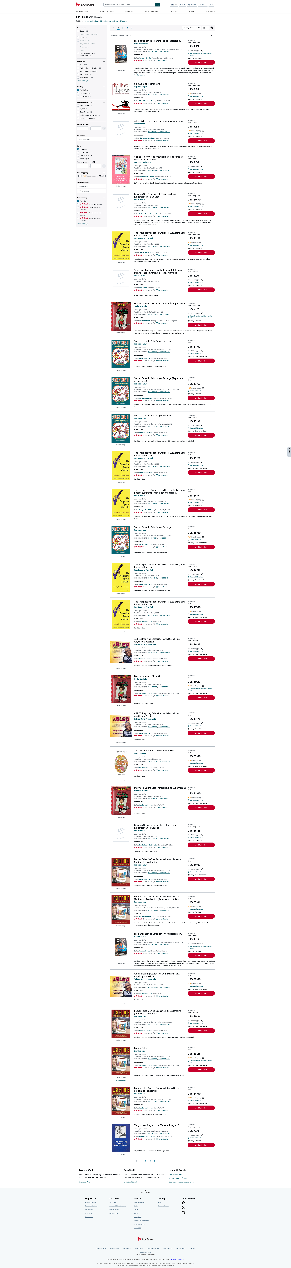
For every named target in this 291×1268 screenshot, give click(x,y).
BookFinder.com (145, 1253)
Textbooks (173, 11)
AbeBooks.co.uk (101, 1248)
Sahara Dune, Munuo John (145, 644)
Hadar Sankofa (140, 679)
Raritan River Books (146, 176)
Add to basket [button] (201, 62)
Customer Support (163, 1206)
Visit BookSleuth (130, 1182)
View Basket (89, 1217)
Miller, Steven (140, 753)
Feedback (289, 451)
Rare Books (129, 11)
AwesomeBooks (145, 58)
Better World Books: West (149, 214)
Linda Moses (139, 124)
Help (211, 4)
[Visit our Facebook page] (183, 1203)
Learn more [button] (81, 224)
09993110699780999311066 (159, 873)
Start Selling (210, 11)
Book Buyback (114, 1209)
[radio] (78, 93)
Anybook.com (144, 951)
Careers (136, 1209)
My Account (192, 4)
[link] (211, 28)
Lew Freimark (140, 1051)
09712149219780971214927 (159, 207)
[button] (113, 28)
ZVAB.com (192, 1248)
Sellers (191, 11)
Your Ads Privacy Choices (141, 1220)
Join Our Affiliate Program (117, 1206)
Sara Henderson (141, 43)
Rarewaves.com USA (147, 693)
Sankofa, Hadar (141, 306)
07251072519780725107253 (159, 51)
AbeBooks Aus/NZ (153, 1248)
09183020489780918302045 (159, 1133)
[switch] (79, 176)
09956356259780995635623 (159, 314)
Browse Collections (107, 11)
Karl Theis (143, 288)
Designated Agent (139, 1224)
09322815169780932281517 (159, 132)
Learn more (81, 81)
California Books (145, 544)
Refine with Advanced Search (115, 21)
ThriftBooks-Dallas (146, 253)
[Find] (157, 4)
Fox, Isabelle (139, 199)
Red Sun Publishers (142, 162)
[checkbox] (78, 31)
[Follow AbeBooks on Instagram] (183, 1213)
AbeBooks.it (139, 1248)
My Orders (88, 1213)
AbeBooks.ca (167, 1248)
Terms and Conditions (177, 1259)
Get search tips (175, 1174)
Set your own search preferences (182, 1182)
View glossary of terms (178, 1178)
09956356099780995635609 (159, 652)
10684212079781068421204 (159, 761)
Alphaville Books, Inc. (147, 1136)
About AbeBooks (139, 1202)
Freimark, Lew (140, 344)
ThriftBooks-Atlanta (147, 101)
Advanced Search (82, 11)
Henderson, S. (140, 936)
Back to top (145, 1192)
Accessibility (137, 1228)
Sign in (182, 4)
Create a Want (85, 1182)
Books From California (148, 845)
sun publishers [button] (93, 21)
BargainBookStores (146, 398)
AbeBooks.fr (127, 1248)
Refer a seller (113, 1213)
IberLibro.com (180, 1248)
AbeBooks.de (114, 1248)
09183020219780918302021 (159, 170)
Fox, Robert (151, 238)
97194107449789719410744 (159, 94)
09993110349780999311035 (159, 352)
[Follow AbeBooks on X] (183, 1208)
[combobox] (129, 4)
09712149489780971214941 (159, 246)
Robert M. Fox (140, 275)
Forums (136, 1213)
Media (136, 1206)
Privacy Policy (138, 1217)
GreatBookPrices (145, 358)
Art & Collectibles (151, 11)
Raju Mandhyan (140, 86)
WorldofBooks (145, 321)
